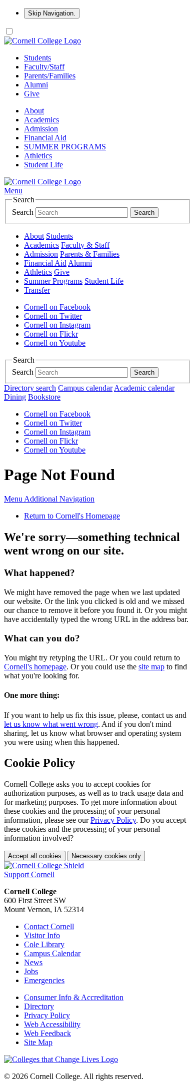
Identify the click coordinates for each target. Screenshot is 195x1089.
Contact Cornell (49, 926)
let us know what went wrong (51, 724)
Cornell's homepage (35, 666)
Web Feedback (47, 1033)
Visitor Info (42, 935)
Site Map (38, 1042)
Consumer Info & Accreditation (74, 997)
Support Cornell (29, 874)
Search (23, 212)
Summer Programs (53, 281)
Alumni (36, 84)
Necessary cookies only (106, 856)
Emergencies (44, 980)
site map (151, 666)
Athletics (38, 155)
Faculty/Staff (44, 66)
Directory (39, 1006)
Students (37, 57)
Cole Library (44, 944)
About (34, 110)
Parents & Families (90, 254)
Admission (41, 128)
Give (32, 93)
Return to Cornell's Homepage (72, 516)
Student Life (43, 164)
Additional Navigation (49, 499)
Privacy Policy (113, 820)
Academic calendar (144, 388)
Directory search (30, 388)
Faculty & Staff (85, 245)
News (33, 962)
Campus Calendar (52, 953)
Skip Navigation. (52, 13)
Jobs (31, 971)
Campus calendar (85, 388)
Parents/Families (50, 75)
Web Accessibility (52, 1024)
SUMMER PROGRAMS (65, 146)
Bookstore (44, 397)
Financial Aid (45, 137)
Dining (15, 397)
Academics (41, 119)
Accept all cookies (35, 856)
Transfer (37, 290)
